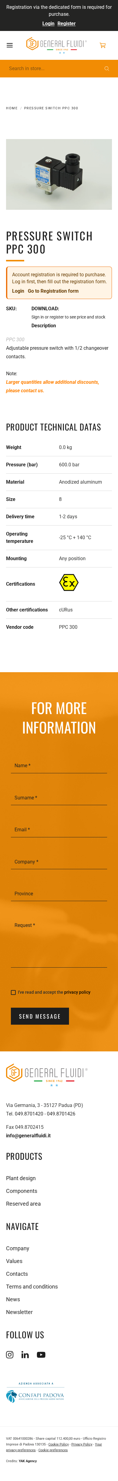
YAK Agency (28, 1461)
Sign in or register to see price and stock (68, 317)
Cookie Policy (58, 1444)
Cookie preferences (53, 1450)
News (13, 1299)
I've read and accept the (54, 992)
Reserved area (23, 1203)
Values (14, 1261)
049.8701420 (29, 1114)
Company (17, 1248)
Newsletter (19, 1312)
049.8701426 (61, 1114)
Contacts (17, 1274)
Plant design (21, 1178)
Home (12, 108)
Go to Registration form (53, 291)
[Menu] (15, 45)
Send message (40, 1016)
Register (66, 23)
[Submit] (107, 68)
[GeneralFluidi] (56, 45)
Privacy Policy (81, 1444)
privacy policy (77, 992)
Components (21, 1191)
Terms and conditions (32, 1286)
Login (48, 23)
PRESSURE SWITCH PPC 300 (51, 108)
